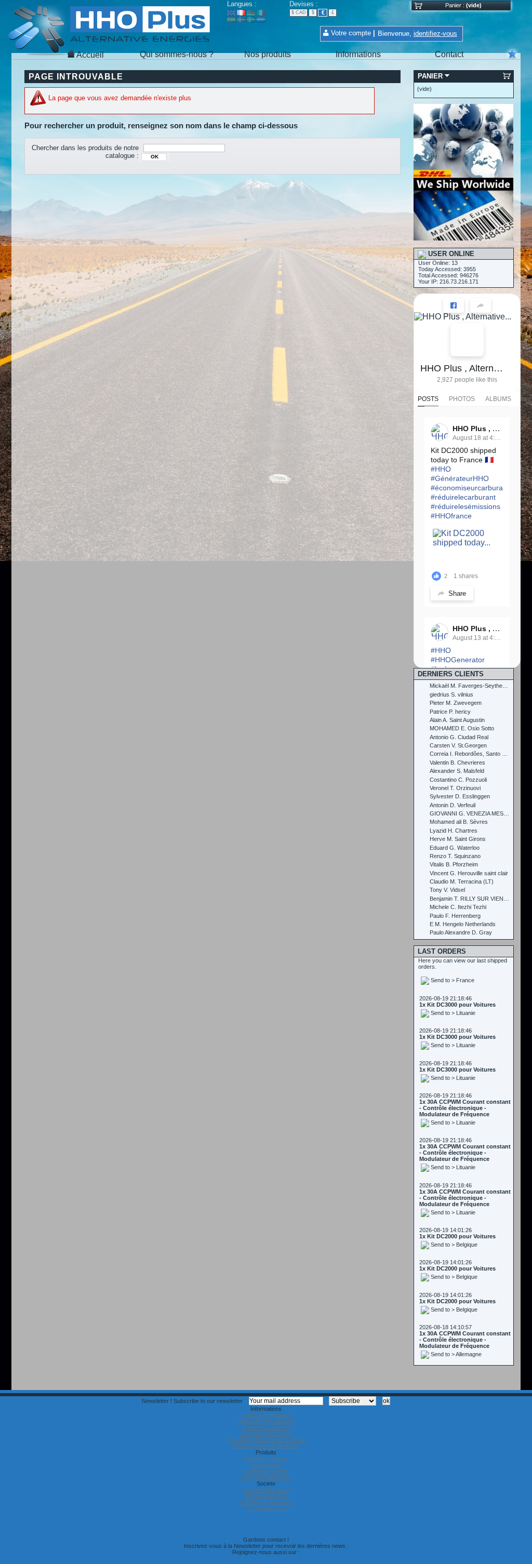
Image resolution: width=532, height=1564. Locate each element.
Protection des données (266, 1421)
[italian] (261, 13)
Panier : (454, 5)
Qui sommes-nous (266, 1490)
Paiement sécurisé (266, 1427)
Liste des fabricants (266, 1477)
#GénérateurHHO (460, 478)
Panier (430, 76)
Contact (449, 54)
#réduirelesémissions (465, 506)
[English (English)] (231, 13)
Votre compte (351, 33)
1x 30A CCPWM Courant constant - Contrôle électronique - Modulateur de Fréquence (465, 1082)
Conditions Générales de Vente (266, 1440)
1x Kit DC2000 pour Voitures (457, 1211)
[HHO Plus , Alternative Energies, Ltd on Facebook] (467, 339)
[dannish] (241, 20)
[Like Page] (453, 305)
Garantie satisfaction (266, 1434)
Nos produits (267, 54)
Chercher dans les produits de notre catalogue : (85, 151)
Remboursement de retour (266, 1446)
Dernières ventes (266, 1458)
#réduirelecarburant (463, 497)
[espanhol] (231, 20)
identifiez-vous (435, 33)
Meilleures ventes (266, 1471)
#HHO (441, 469)
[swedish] (251, 20)
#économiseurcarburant (470, 488)
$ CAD (298, 12)
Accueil (90, 54)
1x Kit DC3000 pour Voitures (457, 979)
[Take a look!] (463, 238)
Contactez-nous (266, 1508)
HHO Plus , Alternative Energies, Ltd (463, 368)
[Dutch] (261, 20)
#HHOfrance (451, 516)
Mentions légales (266, 1496)
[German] (251, 13)
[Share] (480, 305)
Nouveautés (266, 1465)
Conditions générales (266, 1502)
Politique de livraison (266, 1415)
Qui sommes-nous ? (177, 54)
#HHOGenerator (458, 660)
